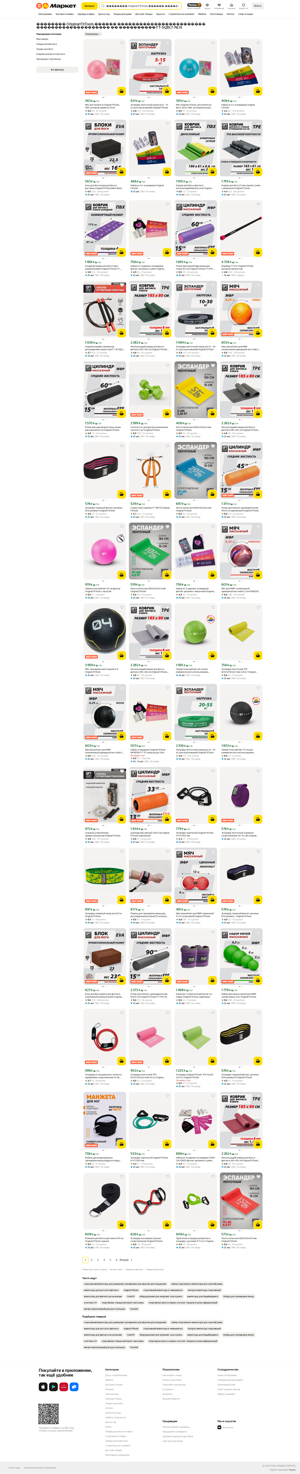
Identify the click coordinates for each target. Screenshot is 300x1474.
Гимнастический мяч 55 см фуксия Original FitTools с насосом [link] (102, 590)
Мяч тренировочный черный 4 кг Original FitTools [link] (102, 670)
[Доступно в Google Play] (53, 1390)
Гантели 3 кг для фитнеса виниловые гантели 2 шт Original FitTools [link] (149, 428)
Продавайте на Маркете (174, 1431)
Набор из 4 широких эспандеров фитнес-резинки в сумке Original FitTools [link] (147, 267)
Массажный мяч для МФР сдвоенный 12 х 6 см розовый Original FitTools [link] (195, 914)
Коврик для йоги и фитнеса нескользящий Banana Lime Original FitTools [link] (193, 187)
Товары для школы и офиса (119, 1431)
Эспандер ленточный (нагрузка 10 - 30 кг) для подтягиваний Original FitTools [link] (195, 348)
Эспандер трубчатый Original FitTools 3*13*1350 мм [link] (194, 834)
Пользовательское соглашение (40, 1468)
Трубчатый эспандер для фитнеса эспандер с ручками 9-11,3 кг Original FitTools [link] (194, 1240)
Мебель (109, 1380)
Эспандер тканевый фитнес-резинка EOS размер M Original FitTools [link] (240, 1076)
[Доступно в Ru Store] (74, 1390)
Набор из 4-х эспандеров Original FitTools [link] (238, 106)
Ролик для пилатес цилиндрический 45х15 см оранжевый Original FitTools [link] (240, 509)
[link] (125, 1283)
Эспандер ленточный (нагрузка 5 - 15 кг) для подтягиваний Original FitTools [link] (149, 106)
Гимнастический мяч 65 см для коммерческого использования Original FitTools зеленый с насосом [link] (194, 670)
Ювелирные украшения (117, 1455)
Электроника (112, 1394)
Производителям (226, 1384)
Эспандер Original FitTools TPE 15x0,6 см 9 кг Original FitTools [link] (194, 1076)
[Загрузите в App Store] (43, 1390)
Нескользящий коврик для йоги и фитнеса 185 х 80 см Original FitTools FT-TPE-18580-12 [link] (148, 348)
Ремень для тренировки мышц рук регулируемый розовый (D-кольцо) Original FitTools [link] (148, 915)
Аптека (109, 1408)
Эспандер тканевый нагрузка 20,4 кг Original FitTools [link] (103, 914)
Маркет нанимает (226, 1394)
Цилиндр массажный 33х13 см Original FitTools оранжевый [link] (149, 834)
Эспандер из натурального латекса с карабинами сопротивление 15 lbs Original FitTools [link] (103, 1076)
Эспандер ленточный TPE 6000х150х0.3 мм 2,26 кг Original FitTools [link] (238, 670)
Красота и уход (113, 1413)
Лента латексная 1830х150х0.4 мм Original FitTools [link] (148, 590)
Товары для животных (116, 1441)
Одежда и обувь (113, 1398)
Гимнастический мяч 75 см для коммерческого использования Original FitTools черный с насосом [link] (238, 751)
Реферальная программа (230, 1380)
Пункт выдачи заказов (229, 1389)
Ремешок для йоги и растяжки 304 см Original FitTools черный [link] (104, 1239)
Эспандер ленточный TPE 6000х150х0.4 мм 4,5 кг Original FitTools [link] (146, 1076)
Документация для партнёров (177, 1436)
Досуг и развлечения (116, 1375)
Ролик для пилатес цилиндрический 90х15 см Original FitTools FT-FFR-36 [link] (148, 995)
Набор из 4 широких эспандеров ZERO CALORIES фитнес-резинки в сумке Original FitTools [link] (195, 1159)
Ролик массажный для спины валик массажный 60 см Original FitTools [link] (103, 428)
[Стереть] (178, 6)
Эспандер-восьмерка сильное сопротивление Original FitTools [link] (146, 1239)
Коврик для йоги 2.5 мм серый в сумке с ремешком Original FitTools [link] (240, 186)
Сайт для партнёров (172, 1441)
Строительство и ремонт (118, 1445)
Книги (108, 1427)
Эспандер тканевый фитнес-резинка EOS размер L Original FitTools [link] (240, 914)
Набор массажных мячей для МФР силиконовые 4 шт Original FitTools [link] (238, 995)
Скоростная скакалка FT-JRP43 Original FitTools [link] (150, 509)
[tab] (45, 14)
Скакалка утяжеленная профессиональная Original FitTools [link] (102, 834)
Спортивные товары (115, 1436)
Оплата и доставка (171, 1380)
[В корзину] (121, 91)
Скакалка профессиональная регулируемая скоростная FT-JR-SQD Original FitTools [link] (104, 348)
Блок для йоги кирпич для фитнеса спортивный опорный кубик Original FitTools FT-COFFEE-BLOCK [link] (103, 995)
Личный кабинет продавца (176, 1427)
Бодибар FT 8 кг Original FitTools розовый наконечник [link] (237, 267)
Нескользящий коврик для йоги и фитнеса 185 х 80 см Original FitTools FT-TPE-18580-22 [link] (239, 428)
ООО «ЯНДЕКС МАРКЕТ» (283, 1465)
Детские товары (113, 1450)
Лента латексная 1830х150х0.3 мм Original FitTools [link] (193, 428)
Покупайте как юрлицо (174, 1384)
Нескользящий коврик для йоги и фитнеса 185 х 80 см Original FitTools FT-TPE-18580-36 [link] (148, 670)
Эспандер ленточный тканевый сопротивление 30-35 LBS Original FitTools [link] (238, 834)
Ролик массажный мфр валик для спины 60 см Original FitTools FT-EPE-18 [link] (194, 267)
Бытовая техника (114, 1384)
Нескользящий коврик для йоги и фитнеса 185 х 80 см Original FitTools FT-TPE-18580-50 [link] (239, 1159)
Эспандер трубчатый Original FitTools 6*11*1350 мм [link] (149, 1159)
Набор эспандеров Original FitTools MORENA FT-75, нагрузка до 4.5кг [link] (147, 751)
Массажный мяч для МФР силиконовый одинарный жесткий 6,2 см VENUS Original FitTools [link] (240, 348)
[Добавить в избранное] (122, 43)
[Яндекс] (292, 1470)
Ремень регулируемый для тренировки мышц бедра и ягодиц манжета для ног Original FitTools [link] (102, 1159)
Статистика (14, 1468)
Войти (257, 5)
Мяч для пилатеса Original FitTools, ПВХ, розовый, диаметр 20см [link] (102, 106)
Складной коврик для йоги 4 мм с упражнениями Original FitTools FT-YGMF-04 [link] (102, 267)
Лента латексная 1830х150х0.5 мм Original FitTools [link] (239, 1239)
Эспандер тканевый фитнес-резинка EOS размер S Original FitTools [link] (103, 509)
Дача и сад (110, 1422)
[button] (92, 34)
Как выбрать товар (172, 1375)
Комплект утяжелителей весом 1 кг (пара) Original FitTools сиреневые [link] (194, 995)
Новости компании (227, 1375)
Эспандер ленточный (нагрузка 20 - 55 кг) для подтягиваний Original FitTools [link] (195, 751)
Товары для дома (113, 1403)
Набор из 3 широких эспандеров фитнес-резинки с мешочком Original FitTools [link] (195, 590)
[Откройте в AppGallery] (63, 1390)
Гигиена (109, 1389)
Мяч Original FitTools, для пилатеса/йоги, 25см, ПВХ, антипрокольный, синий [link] (194, 106)
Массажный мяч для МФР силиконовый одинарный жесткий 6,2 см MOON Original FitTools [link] (104, 751)
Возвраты (167, 1394)
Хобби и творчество (115, 1417)
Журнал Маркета (171, 1398)
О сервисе (167, 1389)
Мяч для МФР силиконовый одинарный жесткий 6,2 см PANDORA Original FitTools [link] (240, 590)
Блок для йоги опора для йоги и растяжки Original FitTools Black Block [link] (103, 186)
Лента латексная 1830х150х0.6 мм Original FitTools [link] (193, 509)
